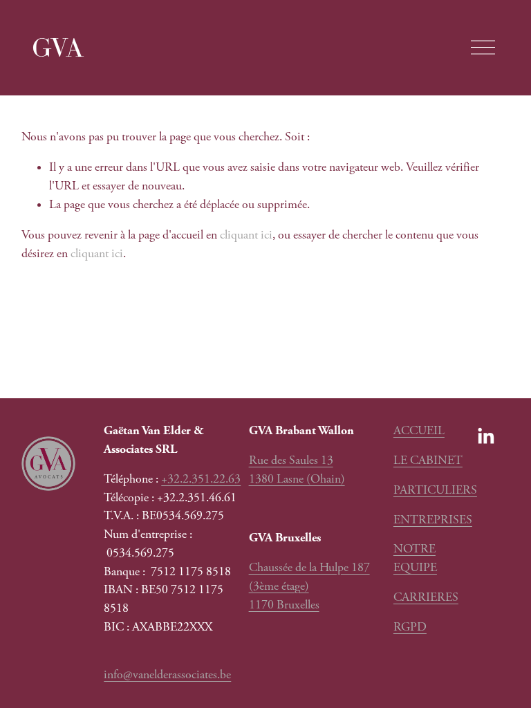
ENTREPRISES (432, 520)
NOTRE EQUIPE (415, 558)
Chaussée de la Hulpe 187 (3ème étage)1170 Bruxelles (309, 586)
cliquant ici (246, 235)
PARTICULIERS (435, 490)
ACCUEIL (419, 430)
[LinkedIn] (485, 436)
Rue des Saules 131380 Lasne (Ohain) (297, 470)
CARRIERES (425, 597)
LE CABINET (428, 460)
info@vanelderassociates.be (167, 674)
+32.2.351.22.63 (201, 479)
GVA (58, 47)
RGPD (410, 627)
